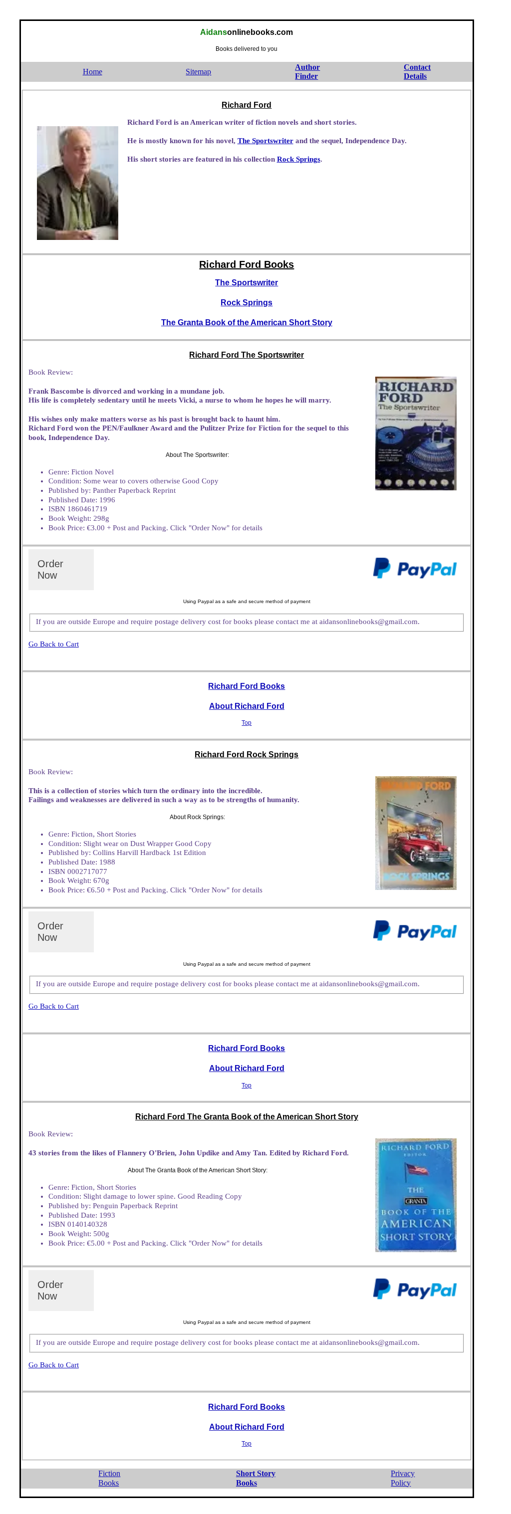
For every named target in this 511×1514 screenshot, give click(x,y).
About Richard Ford (246, 706)
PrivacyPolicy (403, 1478)
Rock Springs (298, 159)
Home (92, 71)
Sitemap (198, 71)
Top (247, 722)
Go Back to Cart (53, 644)
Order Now (50, 569)
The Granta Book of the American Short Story (246, 322)
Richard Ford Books (246, 686)
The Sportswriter (265, 141)
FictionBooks (109, 1478)
